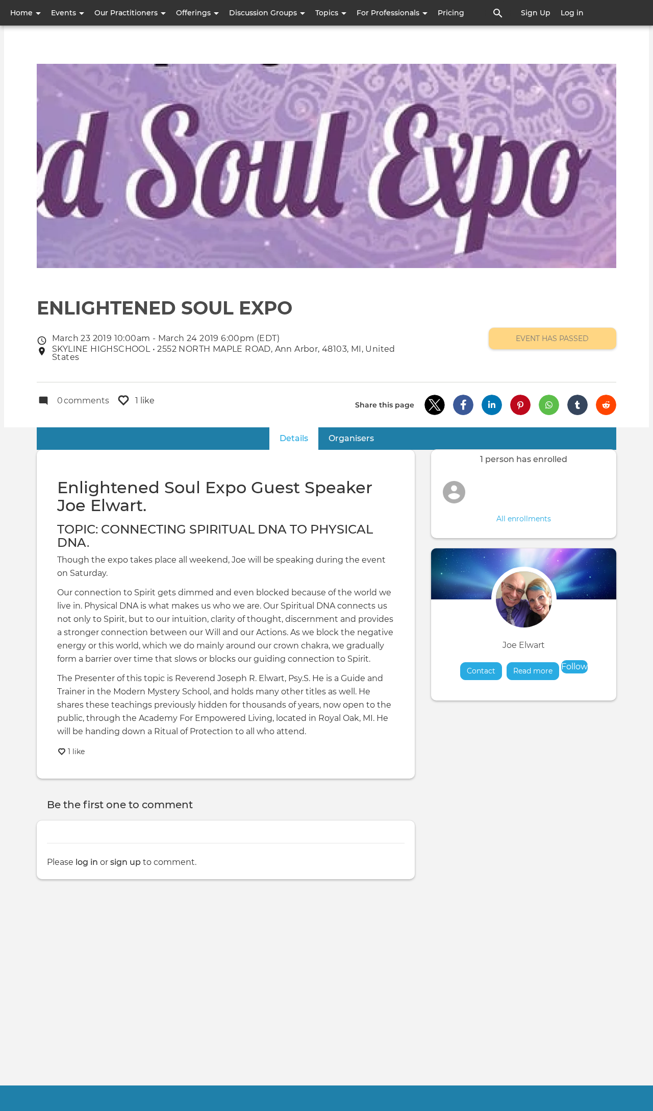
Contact (481, 670)
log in (87, 862)
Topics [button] (327, 12)
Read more (536, 670)
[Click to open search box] (498, 13)
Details (299, 438)
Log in (572, 12)
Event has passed (552, 338)
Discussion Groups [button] (264, 12)
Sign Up (535, 12)
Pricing (451, 12)
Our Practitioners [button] (127, 12)
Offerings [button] (194, 12)
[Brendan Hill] (454, 492)
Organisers (351, 438)
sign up (125, 862)
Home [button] (22, 12)
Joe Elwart (524, 645)
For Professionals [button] (389, 12)
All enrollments (523, 518)
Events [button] (64, 12)
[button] (434, 405)
